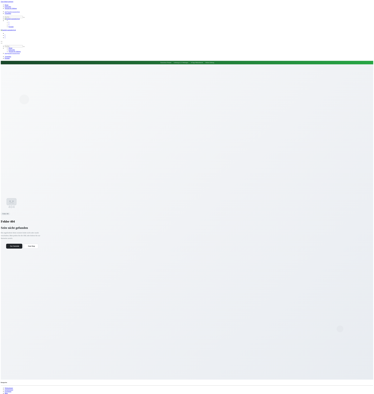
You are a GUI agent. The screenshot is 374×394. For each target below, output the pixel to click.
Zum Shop (31, 246)
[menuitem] (6, 5)
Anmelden (8, 13)
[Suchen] (24, 17)
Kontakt (11, 27)
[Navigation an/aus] (1, 41)
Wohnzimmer (9, 388)
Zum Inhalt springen (7, 1)
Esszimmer (8, 391)
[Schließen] (1, 43)
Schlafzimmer (9, 390)
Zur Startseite (14, 246)
